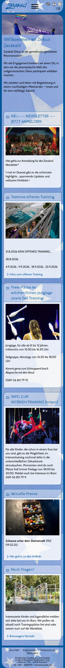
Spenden (32, 653)
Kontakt (15, 650)
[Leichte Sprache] (54, 4)
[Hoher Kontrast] (48, 4)
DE (58, 8)
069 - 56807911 (25, 664)
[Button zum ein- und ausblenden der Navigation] (34, 6)
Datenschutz (48, 650)
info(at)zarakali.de (42, 664)
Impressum (30, 650)
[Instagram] (59, 4)
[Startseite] (16, 6)
